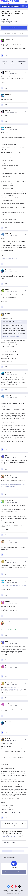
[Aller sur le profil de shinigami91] (2, 501)
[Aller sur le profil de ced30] (2, 704)
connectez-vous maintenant (8, 836)
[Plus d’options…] (25, 40)
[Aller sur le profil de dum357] (2, 234)
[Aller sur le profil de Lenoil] (2, 290)
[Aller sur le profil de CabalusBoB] (2, 40)
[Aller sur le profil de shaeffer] (2, 476)
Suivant (22, 33)
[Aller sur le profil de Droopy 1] (2, 72)
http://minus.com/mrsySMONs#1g (9, 258)
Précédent (7, 33)
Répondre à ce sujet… (10, 842)
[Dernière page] (26, 33)
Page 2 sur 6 (15, 33)
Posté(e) (11, 41)
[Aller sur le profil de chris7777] (2, 561)
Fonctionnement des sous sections (12, 871)
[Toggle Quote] (3, 321)
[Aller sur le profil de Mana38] (2, 314)
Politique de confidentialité (16, 890)
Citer (6, 55)
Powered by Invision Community (14, 893)
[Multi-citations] (2, 55)
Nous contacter (11, 891)
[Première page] (2, 33)
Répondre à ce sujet (14, 27)
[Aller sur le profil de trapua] (2, 602)
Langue (6, 890)
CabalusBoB (6, 19)
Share (7, 851)
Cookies (19, 891)
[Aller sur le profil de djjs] (2, 456)
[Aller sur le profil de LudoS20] (2, 95)
